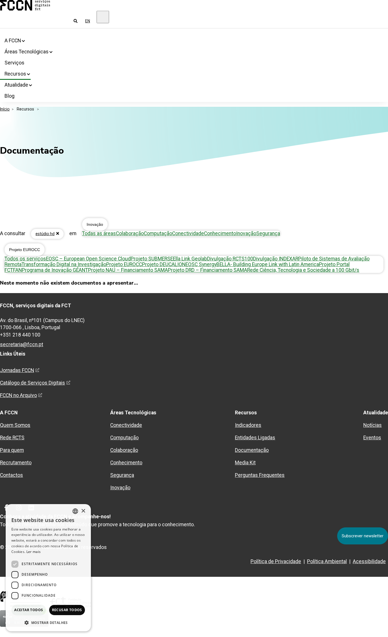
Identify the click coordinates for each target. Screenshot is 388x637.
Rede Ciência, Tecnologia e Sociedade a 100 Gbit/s (303, 270)
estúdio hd (45, 233)
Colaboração (130, 233)
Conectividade (188, 233)
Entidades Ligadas (255, 437)
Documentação (252, 450)
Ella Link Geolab (190, 259)
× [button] (83, 511)
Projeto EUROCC (24, 249)
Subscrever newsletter (362, 535)
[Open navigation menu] (103, 17)
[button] (48, 622)
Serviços (14, 63)
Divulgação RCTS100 (230, 259)
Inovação (95, 224)
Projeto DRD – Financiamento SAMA (207, 270)
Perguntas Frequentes (260, 475)
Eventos (372, 437)
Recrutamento (16, 462)
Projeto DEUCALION (163, 264)
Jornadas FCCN (17, 370)
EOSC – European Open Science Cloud (88, 259)
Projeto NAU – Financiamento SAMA (128, 270)
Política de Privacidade (276, 561)
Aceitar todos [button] (28, 609)
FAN (17, 270)
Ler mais (33, 551)
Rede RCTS (12, 437)
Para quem (12, 450)
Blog (9, 96)
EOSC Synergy (200, 264)
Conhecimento (220, 233)
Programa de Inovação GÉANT (55, 270)
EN (87, 21)
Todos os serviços (25, 259)
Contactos (11, 475)
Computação (158, 233)
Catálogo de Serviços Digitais (32, 383)
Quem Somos (15, 425)
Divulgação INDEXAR (275, 259)
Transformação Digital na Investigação (64, 264)
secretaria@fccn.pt (21, 344)
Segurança (268, 233)
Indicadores (248, 425)
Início (5, 109)
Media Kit (245, 462)
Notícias (372, 425)
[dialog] (48, 567)
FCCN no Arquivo (18, 395)
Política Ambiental (327, 561)
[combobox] (75, 511)
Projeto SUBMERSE (152, 259)
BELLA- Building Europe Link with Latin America (267, 264)
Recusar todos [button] (67, 609)
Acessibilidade (369, 561)
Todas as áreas (99, 233)
